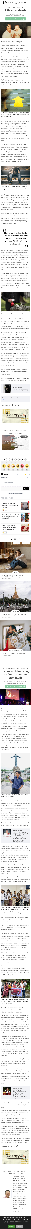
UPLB (23, 1172)
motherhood (20, 431)
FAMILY (11, 431)
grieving (18, 433)
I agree (11, 1226)
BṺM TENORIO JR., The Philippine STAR (16, 681)
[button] (28, 3)
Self (9, 7)
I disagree (19, 1226)
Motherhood (17, 7)
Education (24, 668)
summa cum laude (14, 1172)
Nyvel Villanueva (19, 1174)
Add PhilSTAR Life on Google (14, 19)
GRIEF (11, 433)
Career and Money (13, 668)
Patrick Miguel (16, 14)
